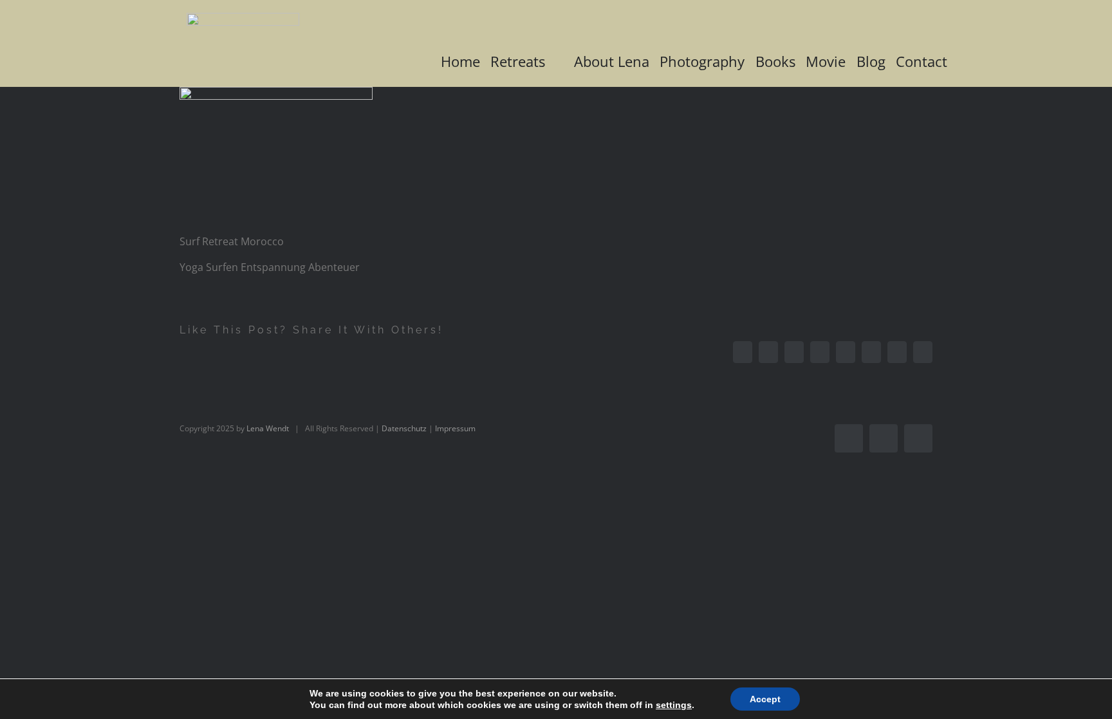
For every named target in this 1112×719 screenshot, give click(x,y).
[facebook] (849, 438)
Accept (765, 699)
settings (674, 705)
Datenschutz (404, 428)
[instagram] (883, 438)
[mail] (918, 438)
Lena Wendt (267, 428)
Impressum (455, 428)
